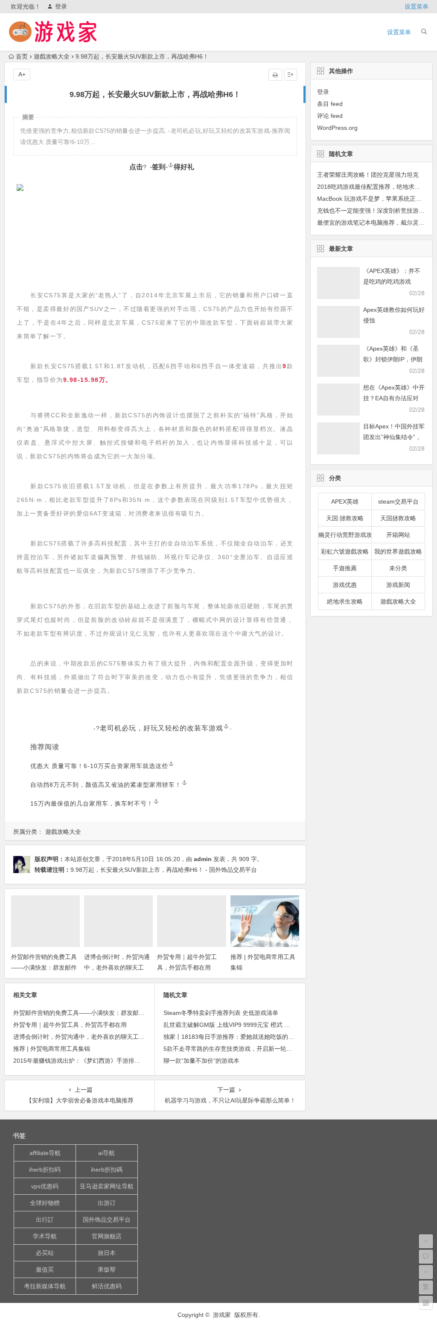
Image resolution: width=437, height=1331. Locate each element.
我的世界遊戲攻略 (398, 551)
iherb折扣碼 (106, 1169)
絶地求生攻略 (345, 601)
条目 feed (330, 103)
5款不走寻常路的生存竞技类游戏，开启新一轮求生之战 (236, 1048)
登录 (61, 6)
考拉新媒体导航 (45, 1286)
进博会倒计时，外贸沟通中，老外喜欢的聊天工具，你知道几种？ (117, 967)
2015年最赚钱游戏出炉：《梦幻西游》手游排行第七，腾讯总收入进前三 (109, 1060)
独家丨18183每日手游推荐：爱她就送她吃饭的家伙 (231, 1036)
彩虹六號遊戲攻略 (345, 551)
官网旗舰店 (107, 1236)
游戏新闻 (398, 584)
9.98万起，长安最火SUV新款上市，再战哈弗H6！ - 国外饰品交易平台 (163, 869)
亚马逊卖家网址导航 (107, 1186)
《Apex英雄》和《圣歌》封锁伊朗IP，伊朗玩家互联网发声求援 (392, 359)
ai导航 (106, 1152)
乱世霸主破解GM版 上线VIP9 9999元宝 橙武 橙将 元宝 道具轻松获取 (255, 1024)
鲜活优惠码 (107, 1286)
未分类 (398, 568)
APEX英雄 (344, 501)
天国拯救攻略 (398, 518)
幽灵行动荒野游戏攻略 (345, 534)
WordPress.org (337, 127)
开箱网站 (398, 534)
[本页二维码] (426, 1303)
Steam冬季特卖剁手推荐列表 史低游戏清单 (220, 1012)
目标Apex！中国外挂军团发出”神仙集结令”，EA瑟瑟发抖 (394, 437)
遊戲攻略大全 (52, 56)
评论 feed (330, 115)
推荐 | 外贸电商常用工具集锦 (51, 1048)
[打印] (275, 75)
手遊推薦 (345, 568)
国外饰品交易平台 (107, 1219)
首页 (22, 56)
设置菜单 (416, 6)
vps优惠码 (44, 1186)
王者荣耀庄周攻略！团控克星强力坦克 (368, 174)
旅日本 (107, 1252)
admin (203, 859)
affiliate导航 (45, 1152)
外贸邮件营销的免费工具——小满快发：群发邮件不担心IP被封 (44, 967)
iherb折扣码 (45, 1169)
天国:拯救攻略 (345, 518)
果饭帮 (107, 1269)
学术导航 (45, 1236)
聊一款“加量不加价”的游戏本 (201, 1060)
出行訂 (45, 1219)
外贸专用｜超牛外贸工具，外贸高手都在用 (70, 1024)
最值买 (45, 1269)
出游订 (107, 1202)
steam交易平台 (398, 501)
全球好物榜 (45, 1202)
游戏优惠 (345, 584)
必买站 (45, 1252)
